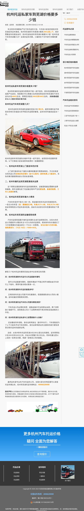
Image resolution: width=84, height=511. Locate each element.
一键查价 (42, 476)
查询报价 (42, 454)
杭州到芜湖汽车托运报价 (72, 68)
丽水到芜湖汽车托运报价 (72, 88)
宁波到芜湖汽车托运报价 (72, 92)
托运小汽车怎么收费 (70, 126)
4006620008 (72, 19)
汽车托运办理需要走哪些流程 (72, 40)
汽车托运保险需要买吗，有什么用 (72, 50)
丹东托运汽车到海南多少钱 (72, 106)
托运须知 (16, 476)
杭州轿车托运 (13, 9)
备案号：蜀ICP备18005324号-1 (42, 498)
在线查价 (70, 23)
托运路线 (16, 472)
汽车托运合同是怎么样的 (72, 45)
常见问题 (42, 472)
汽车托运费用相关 (70, 35)
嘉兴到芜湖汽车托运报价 (72, 78)
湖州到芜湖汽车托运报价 (72, 73)
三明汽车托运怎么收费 (71, 121)
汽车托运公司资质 (70, 54)
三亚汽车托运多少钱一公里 (72, 116)
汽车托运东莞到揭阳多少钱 (72, 111)
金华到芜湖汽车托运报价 (72, 83)
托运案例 (16, 480)
